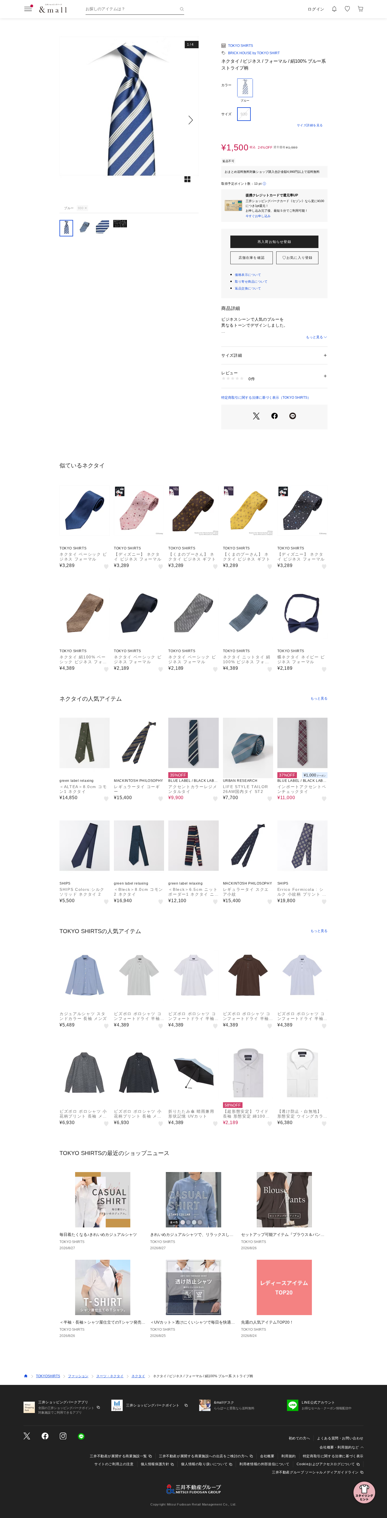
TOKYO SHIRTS (240, 46)
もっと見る (314, 337)
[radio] (245, 90)
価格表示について (248, 274)
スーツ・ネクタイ (110, 1376)
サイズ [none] (226, 114)
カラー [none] (226, 85)
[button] (129, 119)
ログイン (316, 9)
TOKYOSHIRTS (48, 1376)
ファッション (78, 1376)
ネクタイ (138, 1376)
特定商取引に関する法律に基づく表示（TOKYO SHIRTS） (266, 398)
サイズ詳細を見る (310, 125)
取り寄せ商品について (251, 281)
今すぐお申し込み (258, 216)
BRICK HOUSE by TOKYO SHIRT (254, 53)
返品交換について (248, 288)
